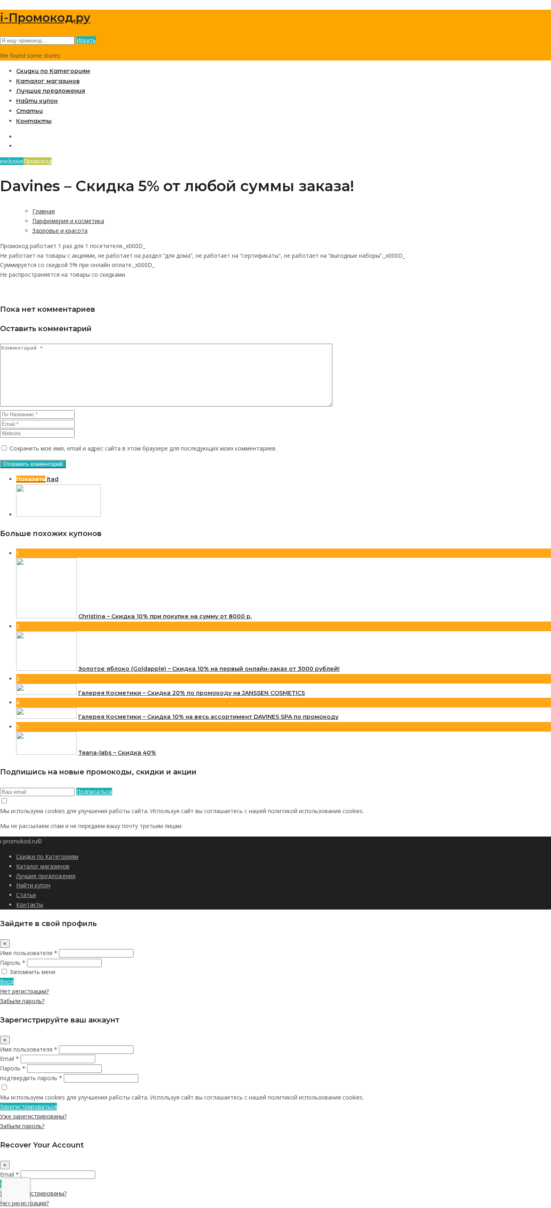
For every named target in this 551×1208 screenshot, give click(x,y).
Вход (7, 981)
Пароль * (12, 962)
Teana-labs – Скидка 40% (117, 752)
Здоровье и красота (60, 230)
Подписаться (94, 791)
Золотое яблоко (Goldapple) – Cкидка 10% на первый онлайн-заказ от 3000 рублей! (209, 668)
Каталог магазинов (47, 81)
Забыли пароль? (22, 1001)
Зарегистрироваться (28, 1106)
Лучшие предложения (50, 90)
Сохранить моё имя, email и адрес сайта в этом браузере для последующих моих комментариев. (143, 448)
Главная (43, 211)
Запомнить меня (32, 972)
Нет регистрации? (24, 991)
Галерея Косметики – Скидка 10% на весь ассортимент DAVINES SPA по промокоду (208, 716)
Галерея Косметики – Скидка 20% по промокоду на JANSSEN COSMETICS (191, 693)
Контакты (34, 121)
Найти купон (37, 100)
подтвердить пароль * (31, 1078)
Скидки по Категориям (53, 71)
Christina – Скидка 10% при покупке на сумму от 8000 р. (165, 616)
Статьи (29, 111)
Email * (9, 1058)
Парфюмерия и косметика (68, 221)
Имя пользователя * (28, 953)
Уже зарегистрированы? (33, 1116)
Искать (86, 40)
